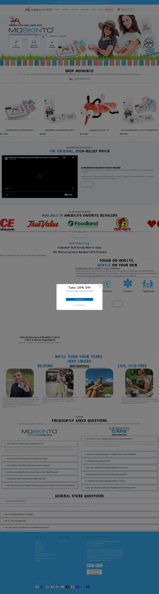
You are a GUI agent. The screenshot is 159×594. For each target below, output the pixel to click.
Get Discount (79, 299)
